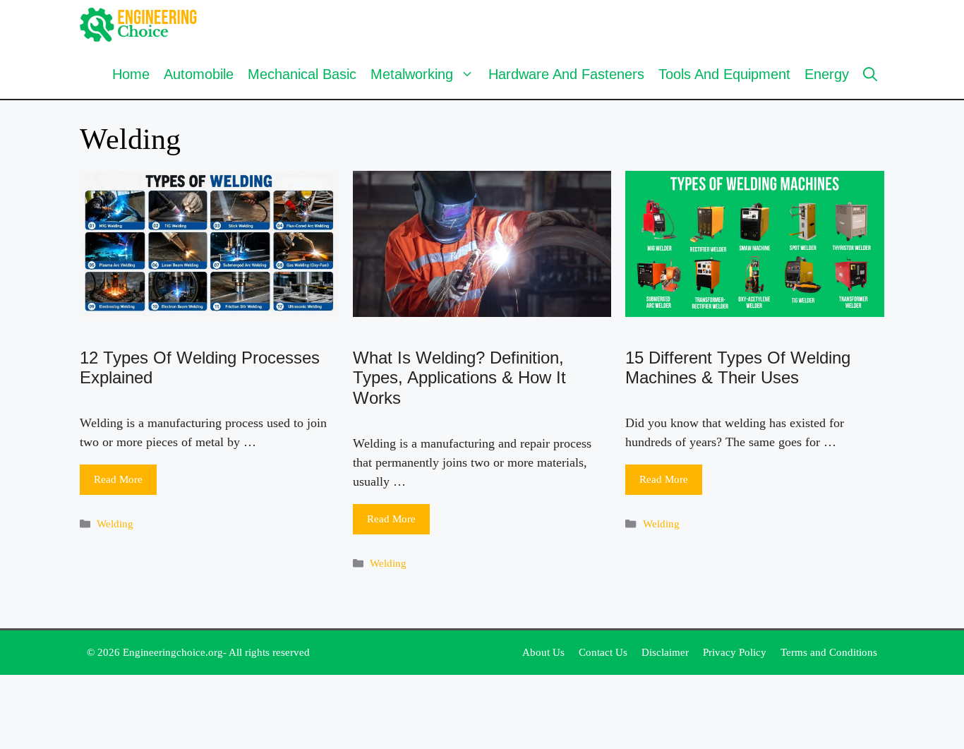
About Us (543, 652)
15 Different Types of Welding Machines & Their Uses (737, 368)
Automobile (199, 74)
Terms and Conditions (829, 652)
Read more (118, 479)
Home (131, 74)
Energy (827, 74)
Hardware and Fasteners (566, 74)
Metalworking (411, 74)
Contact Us (603, 652)
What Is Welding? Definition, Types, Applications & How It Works (459, 378)
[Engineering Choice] (139, 24)
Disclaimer (665, 652)
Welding (115, 523)
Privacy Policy (734, 652)
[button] (870, 74)
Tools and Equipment (724, 74)
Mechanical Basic (302, 74)
